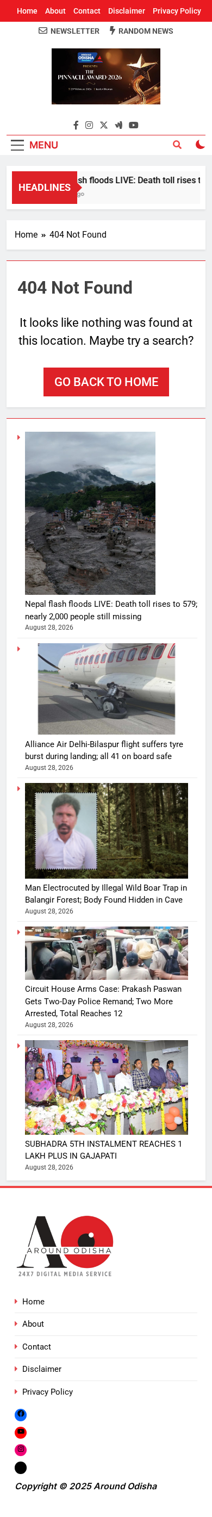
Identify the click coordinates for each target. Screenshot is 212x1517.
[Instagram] (21, 1450)
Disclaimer (126, 11)
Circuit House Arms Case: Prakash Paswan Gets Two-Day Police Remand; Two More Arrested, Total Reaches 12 (103, 1001)
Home (27, 11)
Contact (87, 11)
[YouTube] (21, 1432)
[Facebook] (21, 1414)
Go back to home (106, 382)
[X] (21, 1468)
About (55, 11)
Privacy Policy (177, 11)
